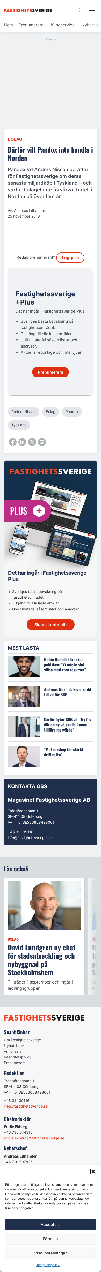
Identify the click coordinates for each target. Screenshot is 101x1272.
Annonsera (13, 1051)
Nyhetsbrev (14, 1045)
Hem (8, 24)
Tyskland (19, 425)
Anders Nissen (23, 411)
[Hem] (28, 10)
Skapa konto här (50, 624)
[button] (93, 1171)
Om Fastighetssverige (22, 1040)
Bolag (15, 139)
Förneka (50, 1238)
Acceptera (51, 1224)
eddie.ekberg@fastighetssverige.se (34, 1138)
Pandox (72, 411)
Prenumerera (31, 24)
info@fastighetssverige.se (30, 837)
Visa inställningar (50, 1253)
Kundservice (63, 24)
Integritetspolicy (48, 1265)
